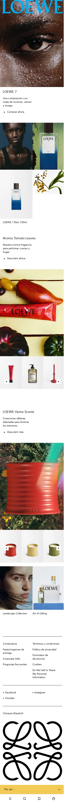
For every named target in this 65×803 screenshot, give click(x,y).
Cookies (37, 664)
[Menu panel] (10, 798)
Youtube (9, 698)
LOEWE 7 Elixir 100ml (15, 222)
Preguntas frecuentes (15, 664)
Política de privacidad (44, 649)
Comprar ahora (15, 112)
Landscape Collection (15, 613)
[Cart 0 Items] (53, 798)
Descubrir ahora (16, 258)
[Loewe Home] (32, 6)
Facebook (10, 692)
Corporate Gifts (11, 659)
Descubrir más (15, 432)
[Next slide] (58, 381)
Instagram (39, 692)
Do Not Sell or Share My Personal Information (43, 674)
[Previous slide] (6, 381)
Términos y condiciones (45, 644)
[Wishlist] (39, 798)
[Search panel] (24, 798)
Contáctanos (10, 644)
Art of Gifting (39, 613)
